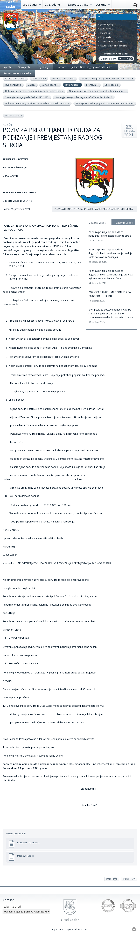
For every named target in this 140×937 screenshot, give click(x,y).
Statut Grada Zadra (15, 78)
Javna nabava (106, 28)
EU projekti (105, 32)
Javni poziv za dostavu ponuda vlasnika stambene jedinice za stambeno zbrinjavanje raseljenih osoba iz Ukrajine (110, 315)
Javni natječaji (106, 24)
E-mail (126, 879)
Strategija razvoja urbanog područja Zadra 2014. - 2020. (83, 97)
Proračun (91, 84)
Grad (10, 4)
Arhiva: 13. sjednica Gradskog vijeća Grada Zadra (85, 67)
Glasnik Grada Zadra (63, 78)
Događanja (43, 67)
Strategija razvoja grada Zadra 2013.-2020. (27, 97)
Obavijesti (24, 67)
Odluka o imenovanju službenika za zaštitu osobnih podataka (37, 103)
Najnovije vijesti (123, 222)
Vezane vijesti (97, 223)
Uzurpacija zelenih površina (113, 45)
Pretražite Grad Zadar (116, 53)
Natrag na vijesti (13, 115)
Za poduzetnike (78, 4)
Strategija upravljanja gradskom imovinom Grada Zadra (105, 103)
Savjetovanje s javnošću (18, 73)
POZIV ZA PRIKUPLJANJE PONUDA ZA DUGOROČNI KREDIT (109, 296)
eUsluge (101, 4)
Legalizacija (105, 37)
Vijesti (7, 67)
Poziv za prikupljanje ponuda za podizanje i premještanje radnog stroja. (110, 236)
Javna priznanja (13, 84)
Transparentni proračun (112, 41)
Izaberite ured (12, 906)
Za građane (53, 4)
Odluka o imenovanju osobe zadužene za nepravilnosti (34, 90)
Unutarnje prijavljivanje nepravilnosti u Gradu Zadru (96, 90)
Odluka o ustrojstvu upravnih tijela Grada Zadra (106, 78)
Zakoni (31, 84)
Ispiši (109, 879)
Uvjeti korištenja (74, 929)
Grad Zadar (30, 4)
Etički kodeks (111, 84)
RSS (86, 929)
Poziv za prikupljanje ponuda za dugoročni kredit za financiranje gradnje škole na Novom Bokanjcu (110, 255)
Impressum (57, 929)
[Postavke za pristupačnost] (135, 5)
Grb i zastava (39, 78)
